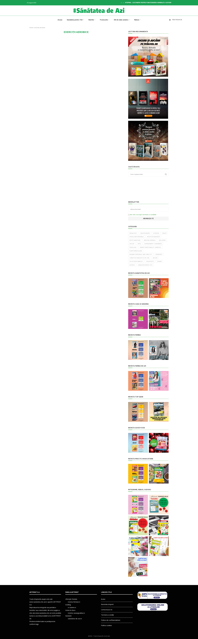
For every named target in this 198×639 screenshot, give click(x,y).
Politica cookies (106, 625)
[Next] (123, 2)
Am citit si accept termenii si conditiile (143, 214)
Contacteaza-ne (106, 610)
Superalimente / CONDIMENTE (153, 243)
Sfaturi (132, 243)
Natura (136, 20)
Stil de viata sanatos (121, 20)
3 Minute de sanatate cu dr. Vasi (139, 258)
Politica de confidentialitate (110, 620)
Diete (139, 243)
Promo (159, 261)
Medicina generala (149, 240)
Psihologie (133, 247)
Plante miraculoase (136, 251)
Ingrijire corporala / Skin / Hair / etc (141, 254)
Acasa (60, 20)
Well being (162, 240)
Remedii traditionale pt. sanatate (150, 247)
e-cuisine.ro (72, 607)
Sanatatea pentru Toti (74, 20)
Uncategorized (145, 233)
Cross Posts (150, 261)
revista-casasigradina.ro (76, 613)
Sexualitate (133, 233)
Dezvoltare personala (137, 236)
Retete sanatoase (135, 240)
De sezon (156, 233)
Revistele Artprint (107, 604)
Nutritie (91, 20)
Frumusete (104, 20)
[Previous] (121, 2)
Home (31, 27)
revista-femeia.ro (74, 602)
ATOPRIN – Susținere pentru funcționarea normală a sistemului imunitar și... (154, 2)
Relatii (164, 233)
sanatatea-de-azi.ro (75, 619)
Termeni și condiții (107, 615)
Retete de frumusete (153, 236)
